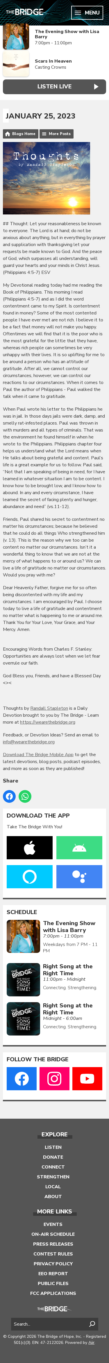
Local (53, 1187)
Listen (53, 1147)
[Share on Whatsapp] (25, 796)
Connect (53, 1167)
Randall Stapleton (49, 708)
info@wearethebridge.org (29, 742)
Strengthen (53, 1177)
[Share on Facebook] (9, 796)
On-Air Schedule (53, 1234)
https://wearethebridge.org (47, 722)
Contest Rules (53, 1254)
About (53, 1196)
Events (53, 1224)
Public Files (53, 1283)
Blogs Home (23, 134)
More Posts (60, 134)
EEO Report (53, 1274)
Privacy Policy (53, 1264)
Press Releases (53, 1244)
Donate (53, 1157)
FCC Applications (53, 1293)
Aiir (91, 1342)
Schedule (22, 912)
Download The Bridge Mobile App (38, 754)
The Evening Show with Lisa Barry (67, 34)
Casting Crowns (50, 67)
